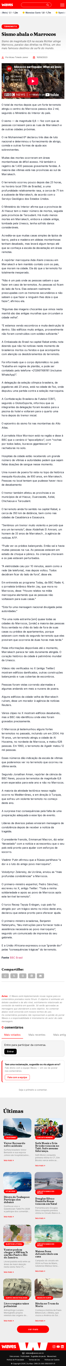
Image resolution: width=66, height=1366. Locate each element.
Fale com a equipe (17, 1077)
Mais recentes (37, 1034)
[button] (5, 975)
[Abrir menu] (62, 5)
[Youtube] (58, 1347)
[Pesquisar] (47, 4)
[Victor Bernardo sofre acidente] (17, 1142)
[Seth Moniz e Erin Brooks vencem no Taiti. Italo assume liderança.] (49, 1142)
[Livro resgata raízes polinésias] (17, 1300)
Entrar (10, 1051)
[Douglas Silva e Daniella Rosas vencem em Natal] (49, 1196)
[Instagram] (54, 1347)
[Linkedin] (62, 1347)
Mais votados (12, 1034)
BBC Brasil (16, 957)
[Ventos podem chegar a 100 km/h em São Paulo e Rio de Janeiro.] (17, 1249)
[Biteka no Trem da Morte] (49, 1300)
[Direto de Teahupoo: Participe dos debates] (17, 1196)
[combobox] (36, 5)
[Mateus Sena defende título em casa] (49, 1249)
